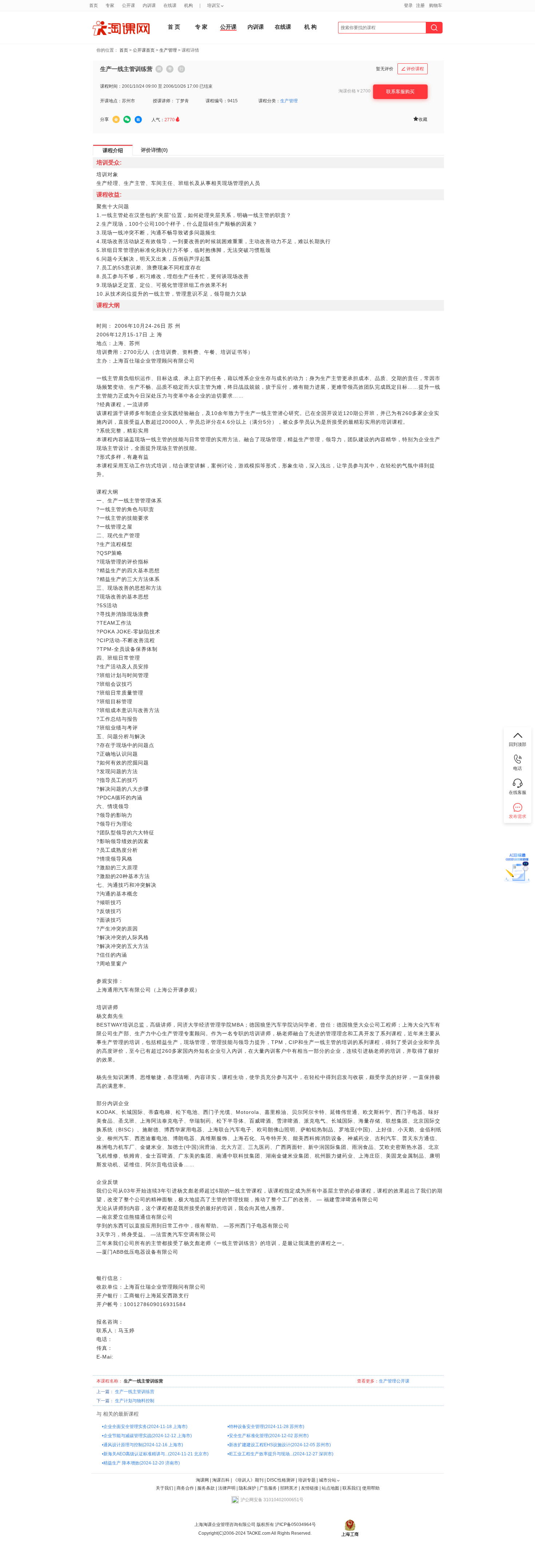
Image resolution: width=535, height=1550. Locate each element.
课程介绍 (113, 150)
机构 (188, 5)
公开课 (228, 27)
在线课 (283, 27)
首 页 (174, 27)
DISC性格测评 (281, 1480)
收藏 (420, 119)
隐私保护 (248, 1488)
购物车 (435, 5)
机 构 (310, 27)
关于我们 (164, 1488)
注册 (420, 5)
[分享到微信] (127, 119)
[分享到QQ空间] (116, 119)
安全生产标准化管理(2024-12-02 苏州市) (269, 1435)
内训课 (255, 27)
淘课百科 (221, 1480)
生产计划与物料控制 (134, 1400)
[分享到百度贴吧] (138, 120)
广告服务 (268, 1488)
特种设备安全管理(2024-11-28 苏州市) (266, 1426)
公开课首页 (144, 50)
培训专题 (307, 1480)
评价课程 (412, 68)
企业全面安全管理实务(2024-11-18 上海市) (145, 1426)
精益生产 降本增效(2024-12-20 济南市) (141, 1463)
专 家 (201, 27)
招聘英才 (289, 1488)
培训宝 (213, 5)
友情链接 (309, 1488)
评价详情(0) (154, 150)
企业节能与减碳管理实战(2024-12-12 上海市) (147, 1435)
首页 (123, 50)
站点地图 (331, 1488)
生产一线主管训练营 (134, 1391)
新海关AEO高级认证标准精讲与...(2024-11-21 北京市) (156, 1453)
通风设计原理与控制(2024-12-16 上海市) (143, 1444)
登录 (408, 5)
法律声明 (226, 1488)
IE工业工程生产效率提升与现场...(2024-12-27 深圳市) (281, 1453)
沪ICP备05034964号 (295, 1524)
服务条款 (206, 1488)
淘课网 (202, 1480)
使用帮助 (371, 1488)
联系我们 (351, 1488)
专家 (110, 5)
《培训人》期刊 (248, 1480)
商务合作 (185, 1488)
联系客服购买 (400, 91)
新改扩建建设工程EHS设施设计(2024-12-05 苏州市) (280, 1444)
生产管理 (168, 50)
